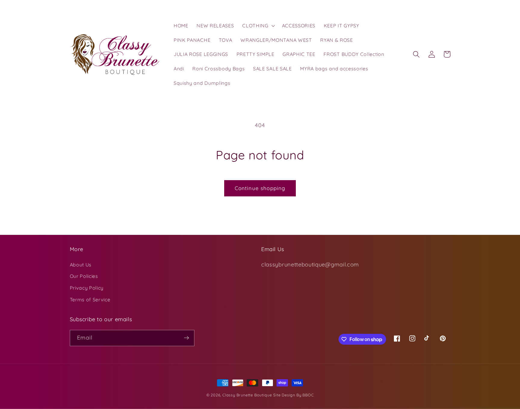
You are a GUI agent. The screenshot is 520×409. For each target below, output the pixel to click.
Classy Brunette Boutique (247, 394)
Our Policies (84, 276)
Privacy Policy (87, 288)
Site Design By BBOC (293, 394)
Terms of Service (90, 300)
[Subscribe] (186, 338)
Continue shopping (260, 188)
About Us (81, 265)
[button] (257, 25)
